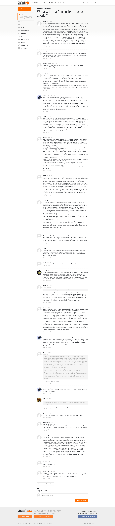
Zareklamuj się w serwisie (44, 516)
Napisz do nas (25, 516)
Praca (22, 27)
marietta (45, 52)
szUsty (44, 21)
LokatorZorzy (46, 200)
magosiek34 (46, 435)
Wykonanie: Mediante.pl (90, 523)
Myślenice (23, 14)
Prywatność (42, 523)
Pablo (44, 95)
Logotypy (35, 523)
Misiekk (45, 137)
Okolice (23, 21)
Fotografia (23, 42)
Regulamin (49, 523)
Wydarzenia (35, 2)
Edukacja (23, 24)
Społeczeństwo (25, 30)
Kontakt (53, 2)
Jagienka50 (46, 271)
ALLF (44, 398)
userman (45, 422)
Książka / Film (24, 45)
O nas (30, 523)
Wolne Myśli (24, 48)
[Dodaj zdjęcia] (41, 500)
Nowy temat (24, 9)
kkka (44, 352)
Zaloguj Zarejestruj (91, 2)
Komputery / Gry (25, 33)
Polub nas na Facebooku (88, 516)
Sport (22, 36)
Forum (48, 2)
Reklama (59, 2)
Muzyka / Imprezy (25, 39)
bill (43, 307)
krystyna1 (45, 234)
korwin (44, 73)
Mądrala (45, 413)
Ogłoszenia (42, 2)
